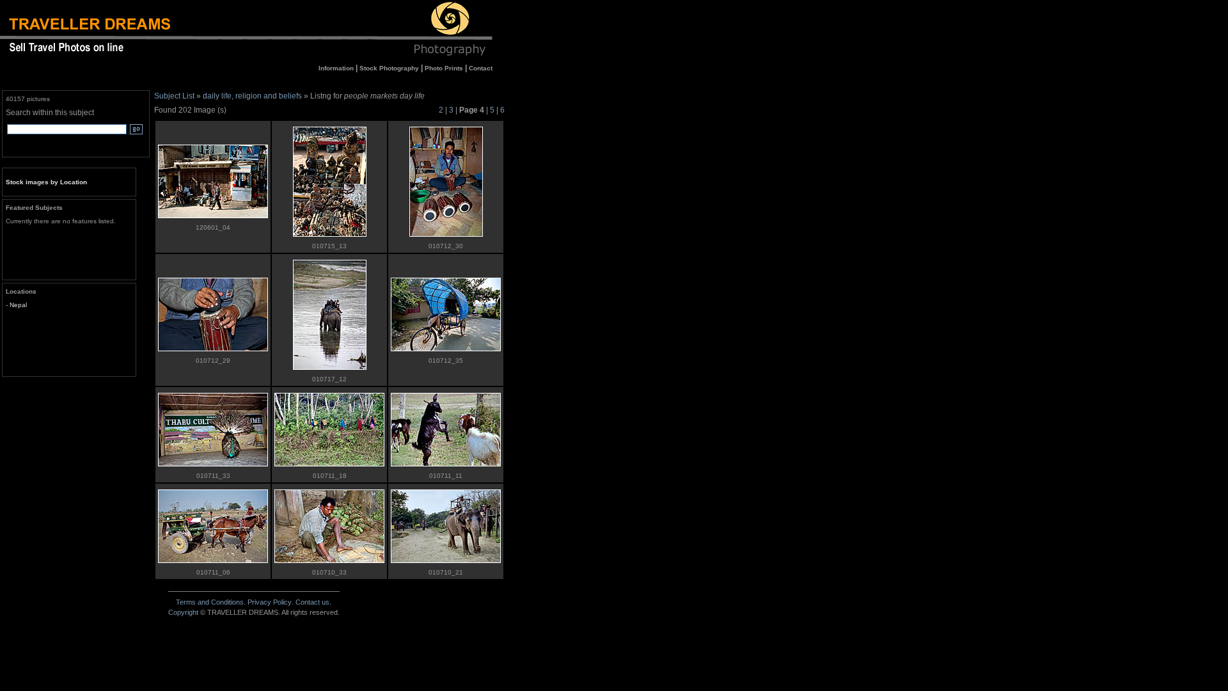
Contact (312, 602)
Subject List (174, 95)
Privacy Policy (270, 602)
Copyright (183, 612)
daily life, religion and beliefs (252, 95)
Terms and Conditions (210, 602)
